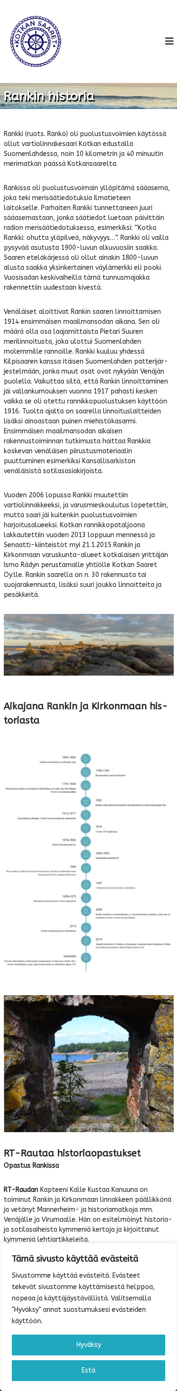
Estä (88, 1370)
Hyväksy (88, 1345)
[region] (88, 1317)
